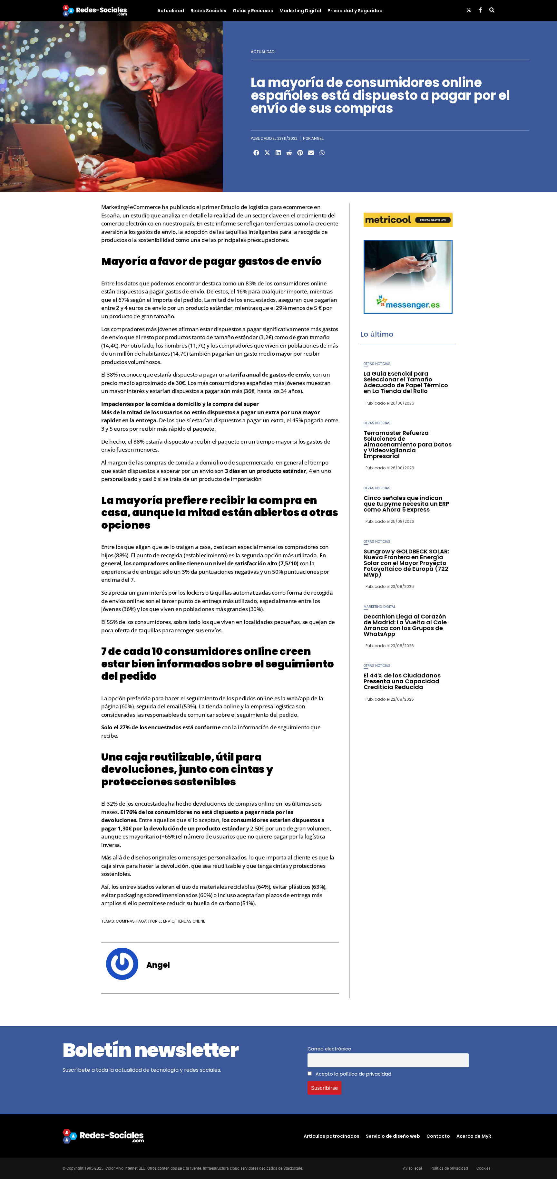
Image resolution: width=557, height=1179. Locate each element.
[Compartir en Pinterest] (300, 152)
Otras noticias (377, 363)
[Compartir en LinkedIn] (278, 152)
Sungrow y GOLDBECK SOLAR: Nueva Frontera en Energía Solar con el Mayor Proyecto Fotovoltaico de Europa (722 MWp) (406, 563)
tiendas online (190, 921)
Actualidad (170, 10)
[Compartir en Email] (311, 152)
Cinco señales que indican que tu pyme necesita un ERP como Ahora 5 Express (406, 503)
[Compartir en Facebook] (256, 152)
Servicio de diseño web (393, 1136)
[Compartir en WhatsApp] (322, 152)
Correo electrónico (329, 1049)
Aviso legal (412, 1168)
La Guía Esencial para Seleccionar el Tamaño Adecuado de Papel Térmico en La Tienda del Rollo (406, 382)
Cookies (483, 1168)
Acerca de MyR (473, 1136)
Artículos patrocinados (331, 1136)
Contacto (438, 1136)
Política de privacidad (449, 1168)
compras (125, 921)
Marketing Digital (300, 10)
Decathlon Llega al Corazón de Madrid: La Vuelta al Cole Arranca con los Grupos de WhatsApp (405, 625)
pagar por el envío (155, 921)
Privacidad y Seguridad (355, 10)
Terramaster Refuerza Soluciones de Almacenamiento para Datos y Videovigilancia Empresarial (408, 444)
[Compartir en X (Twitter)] (267, 152)
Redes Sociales (208, 10)
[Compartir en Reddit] (289, 152)
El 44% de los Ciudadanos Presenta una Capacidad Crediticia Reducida (402, 681)
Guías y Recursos (253, 10)
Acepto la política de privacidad (352, 1074)
